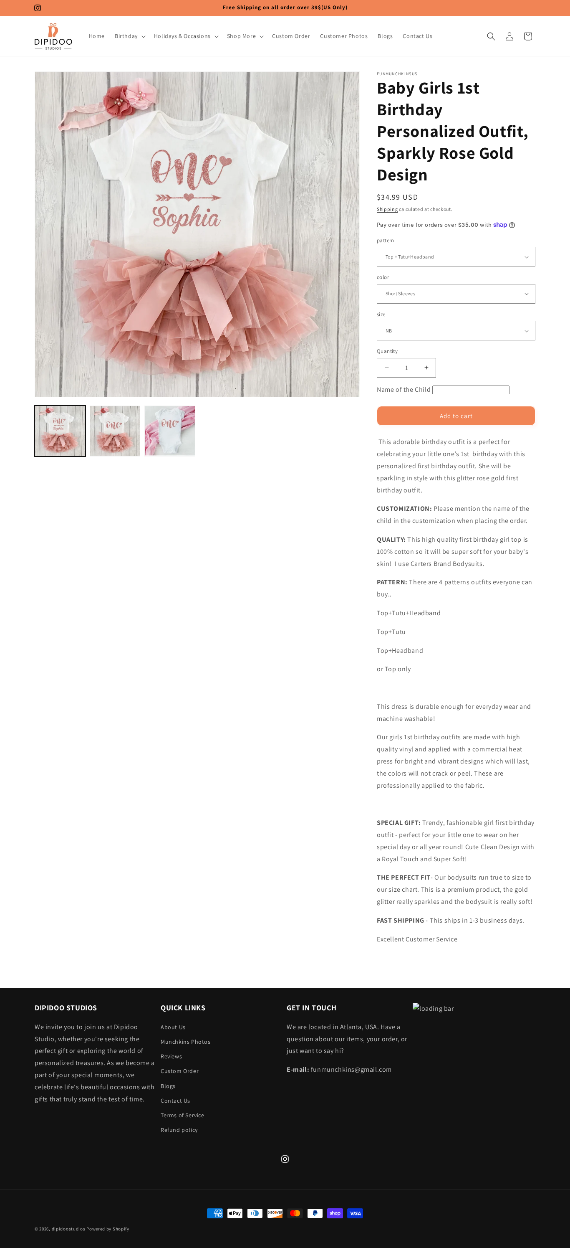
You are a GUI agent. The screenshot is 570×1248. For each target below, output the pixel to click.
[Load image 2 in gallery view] (115, 431)
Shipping (387, 209)
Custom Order (180, 1071)
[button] (129, 36)
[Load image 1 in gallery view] (60, 431)
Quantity (387, 351)
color (383, 277)
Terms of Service (182, 1115)
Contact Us (175, 1100)
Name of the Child (404, 389)
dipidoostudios (69, 1229)
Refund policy (179, 1129)
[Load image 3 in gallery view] (169, 431)
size (381, 314)
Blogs (168, 1085)
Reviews (171, 1056)
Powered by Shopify (107, 1229)
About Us (173, 1026)
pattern (385, 240)
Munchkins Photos (186, 1041)
